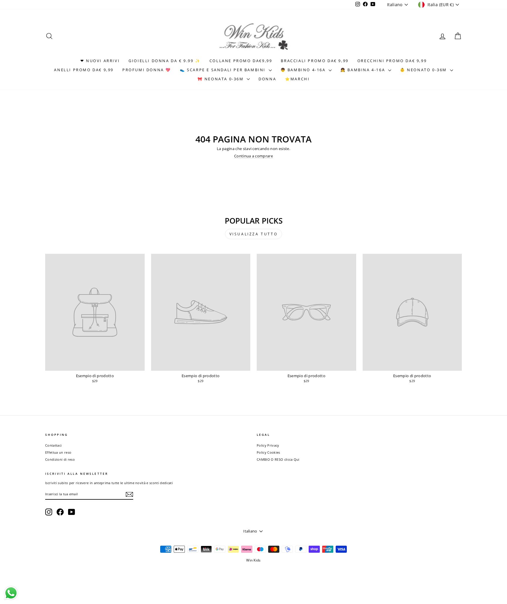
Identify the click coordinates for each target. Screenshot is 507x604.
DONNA (267, 78)
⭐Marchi (297, 78)
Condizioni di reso (60, 459)
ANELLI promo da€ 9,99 (84, 69)
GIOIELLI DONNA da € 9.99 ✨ (165, 60)
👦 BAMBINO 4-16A (303, 69)
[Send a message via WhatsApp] (11, 593)
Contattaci (53, 445)
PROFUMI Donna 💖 (146, 69)
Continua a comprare (253, 156)
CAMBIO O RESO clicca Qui (278, 459)
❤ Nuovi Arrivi (100, 60)
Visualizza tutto (253, 234)
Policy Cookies (268, 452)
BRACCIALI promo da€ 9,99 (314, 60)
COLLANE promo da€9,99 (240, 60)
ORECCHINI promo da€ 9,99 (392, 60)
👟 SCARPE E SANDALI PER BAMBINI (223, 69)
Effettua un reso (58, 452)
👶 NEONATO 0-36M (424, 69)
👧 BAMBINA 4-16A (363, 69)
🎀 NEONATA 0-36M (221, 78)
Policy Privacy (268, 445)
